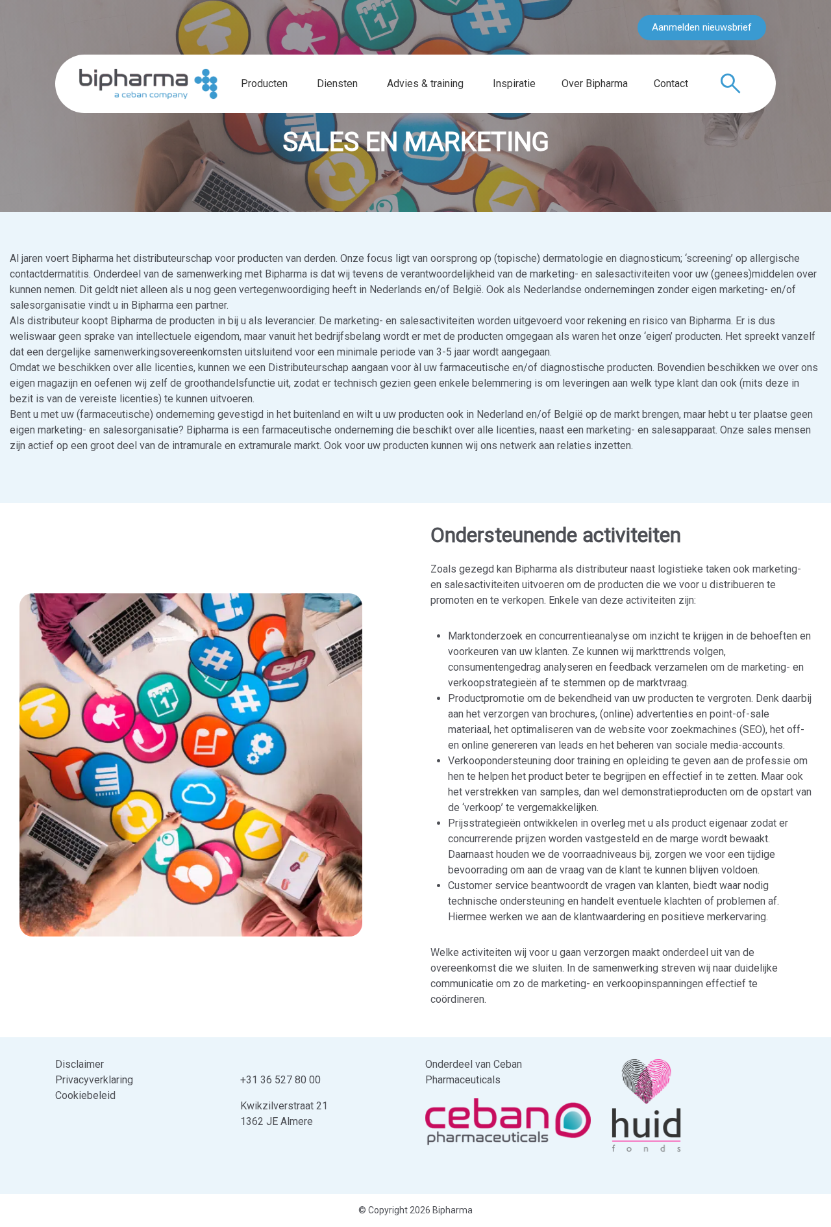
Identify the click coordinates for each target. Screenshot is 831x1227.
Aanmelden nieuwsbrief (702, 27)
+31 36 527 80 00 (280, 1080)
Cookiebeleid (85, 1095)
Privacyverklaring (94, 1080)
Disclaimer (79, 1064)
